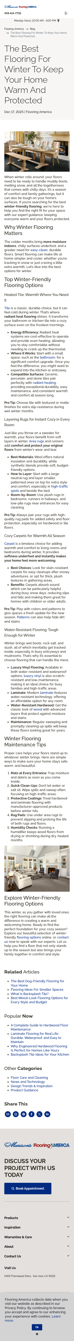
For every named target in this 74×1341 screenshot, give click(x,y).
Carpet (9, 543)
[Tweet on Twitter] (39, 1114)
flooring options (29, 937)
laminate (46, 693)
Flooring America (14, 28)
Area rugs (36, 441)
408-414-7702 (12, 13)
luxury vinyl (32, 676)
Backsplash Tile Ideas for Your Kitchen (40, 1054)
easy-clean (39, 250)
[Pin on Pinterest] (24, 1114)
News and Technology (28, 1082)
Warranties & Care (18, 1237)
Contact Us (12, 1256)
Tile (7, 308)
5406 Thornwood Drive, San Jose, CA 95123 (29, 1276)
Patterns (23, 617)
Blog (32, 28)
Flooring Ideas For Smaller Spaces (37, 989)
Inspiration (12, 1227)
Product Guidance (24, 1090)
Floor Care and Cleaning (29, 1077)
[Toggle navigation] (66, 13)
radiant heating (44, 383)
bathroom (47, 357)
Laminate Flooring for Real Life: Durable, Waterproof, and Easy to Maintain (36, 1038)
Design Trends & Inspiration (32, 1086)
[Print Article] (16, 1114)
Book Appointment (30, 1188)
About (8, 1246)
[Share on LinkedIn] (47, 1114)
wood (37, 709)
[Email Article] (8, 1114)
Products (11, 1218)
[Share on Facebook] (31, 1114)
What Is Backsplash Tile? (30, 994)
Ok (37, 1327)
